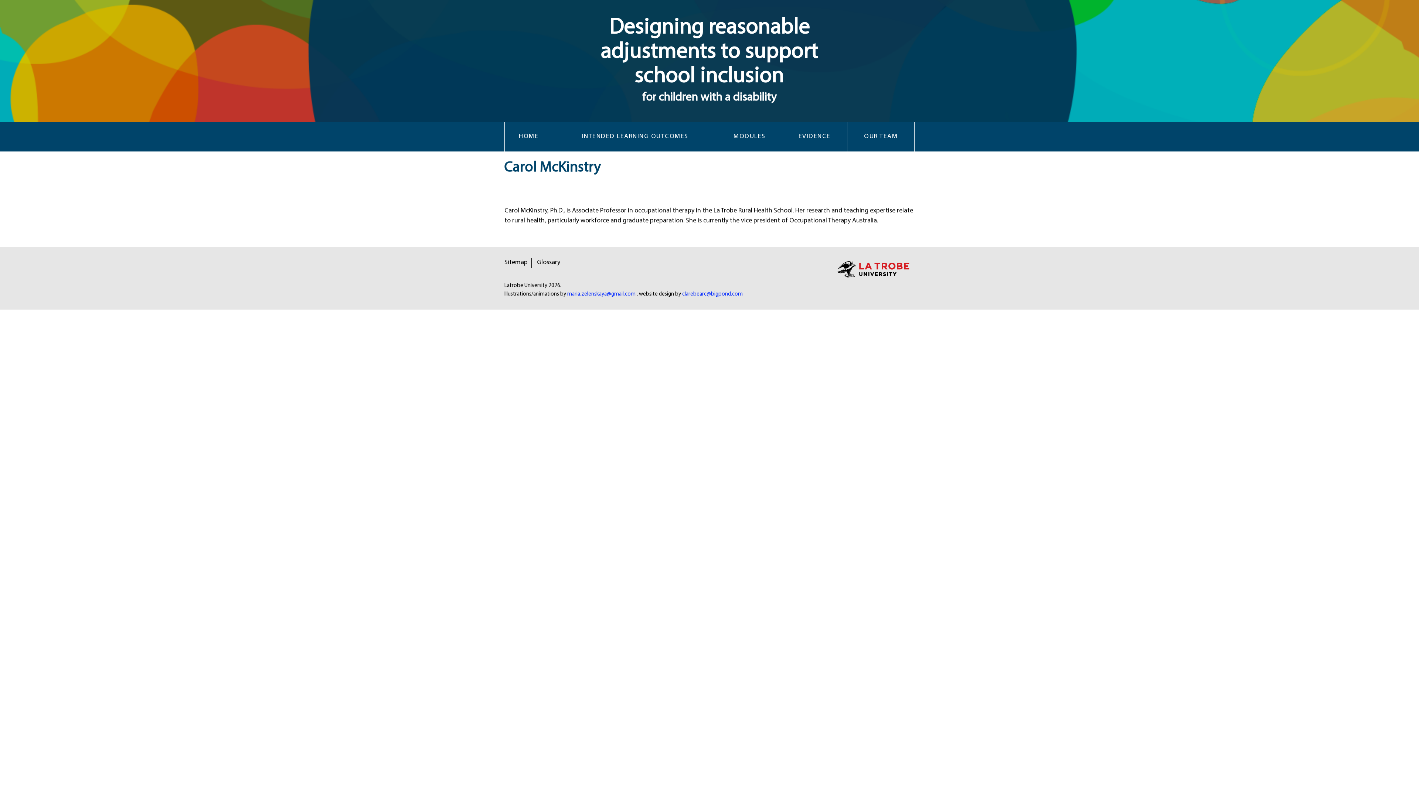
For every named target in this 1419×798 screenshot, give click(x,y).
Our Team (881, 136)
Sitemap (516, 262)
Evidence (815, 136)
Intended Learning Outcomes (635, 136)
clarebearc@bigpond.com (712, 294)
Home (528, 136)
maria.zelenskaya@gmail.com (601, 294)
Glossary (548, 262)
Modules (750, 136)
